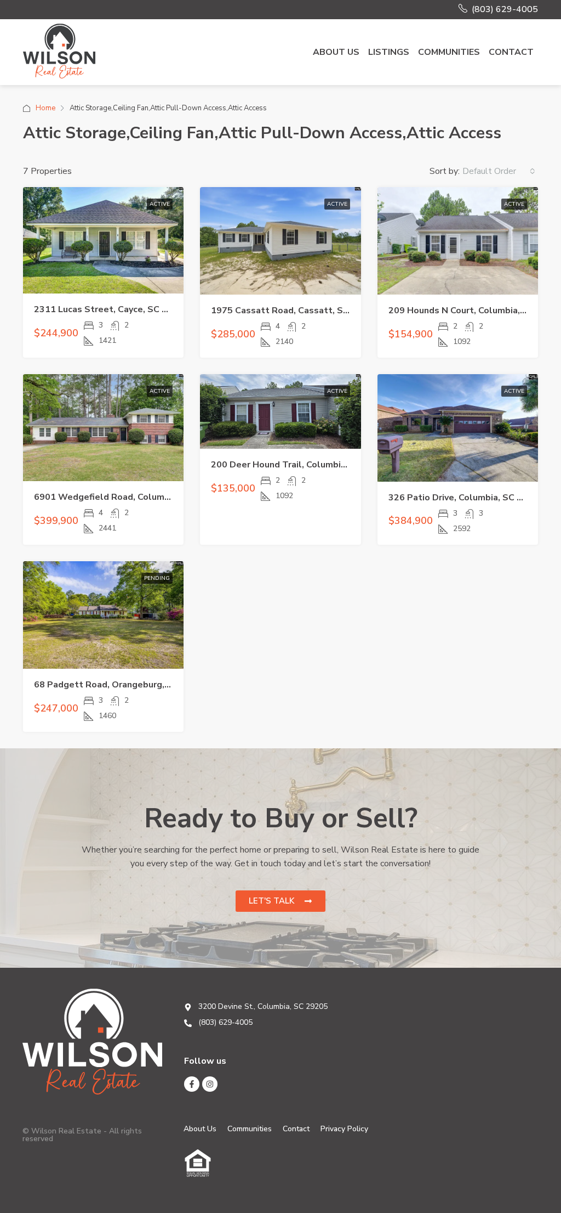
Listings (388, 52)
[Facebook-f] (191, 1084)
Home (45, 108)
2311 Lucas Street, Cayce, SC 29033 (111, 309)
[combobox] (499, 171)
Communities (449, 52)
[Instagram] (209, 1084)
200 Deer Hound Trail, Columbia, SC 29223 (301, 465)
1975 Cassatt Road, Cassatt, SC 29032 (295, 310)
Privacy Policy (344, 1129)
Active (160, 204)
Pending (157, 578)
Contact (511, 52)
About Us (336, 52)
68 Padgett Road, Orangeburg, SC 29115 (121, 685)
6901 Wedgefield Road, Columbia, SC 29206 (128, 497)
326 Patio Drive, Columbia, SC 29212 (466, 498)
